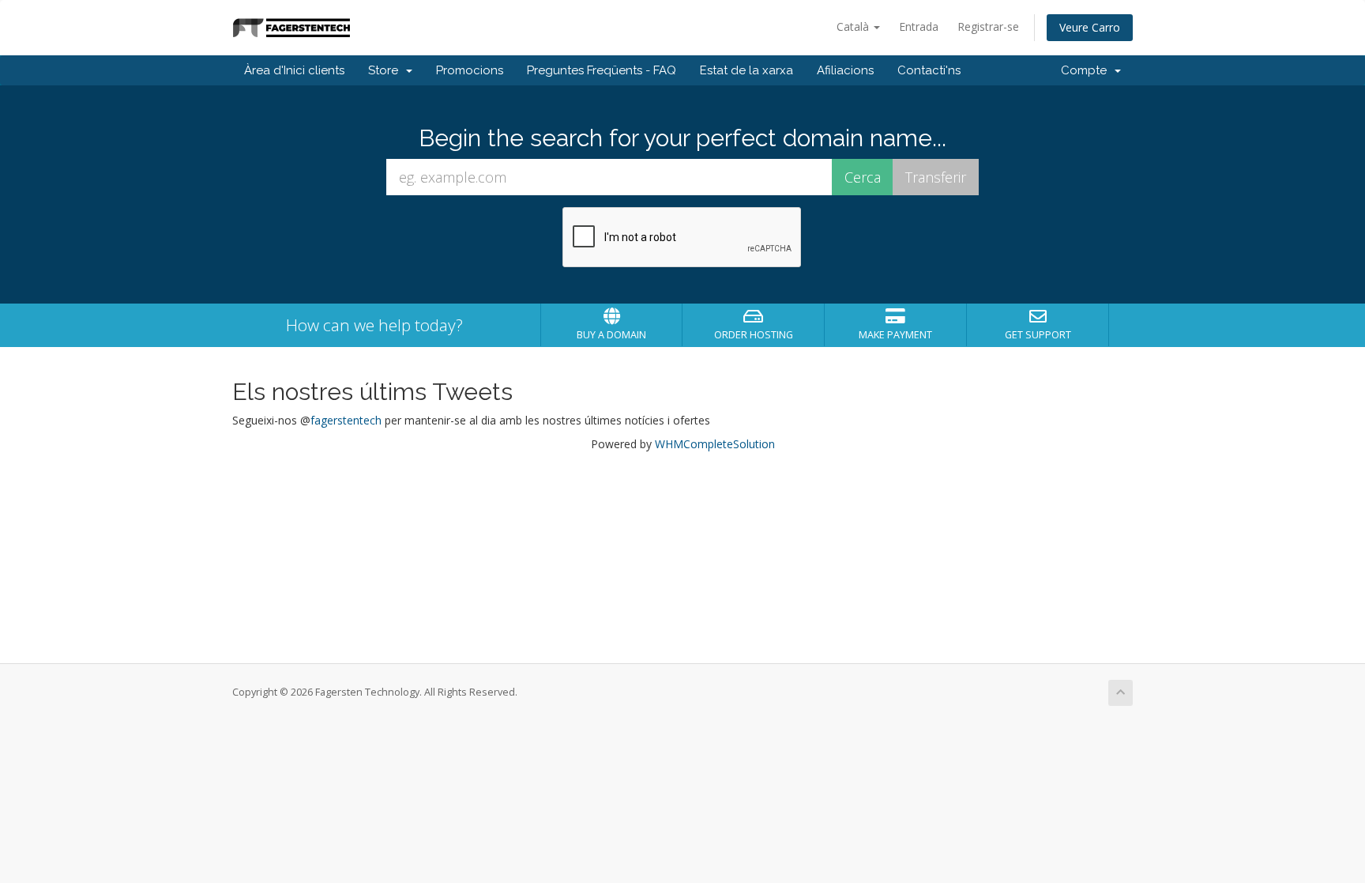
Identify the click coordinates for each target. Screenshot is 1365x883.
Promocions (469, 70)
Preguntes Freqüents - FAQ (601, 70)
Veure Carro (1089, 27)
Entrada (918, 26)
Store (386, 70)
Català (854, 26)
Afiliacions (845, 70)
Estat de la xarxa (746, 70)
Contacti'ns (929, 70)
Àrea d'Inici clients (294, 70)
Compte (1087, 70)
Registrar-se (988, 26)
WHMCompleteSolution (715, 443)
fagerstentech (346, 420)
